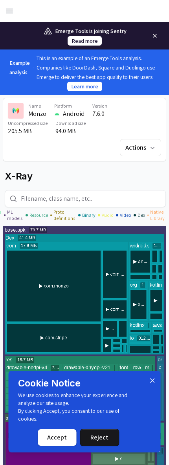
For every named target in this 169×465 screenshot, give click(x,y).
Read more (85, 40)
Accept (57, 437)
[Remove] (155, 35)
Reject (99, 437)
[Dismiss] (152, 380)
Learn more (84, 86)
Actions (135, 147)
